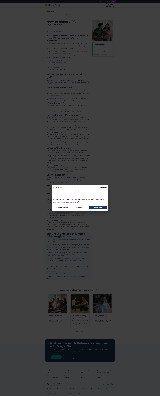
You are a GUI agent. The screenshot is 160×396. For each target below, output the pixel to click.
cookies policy (74, 202)
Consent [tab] (61, 191)
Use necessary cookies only (62, 207)
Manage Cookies (79, 207)
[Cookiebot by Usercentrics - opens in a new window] (101, 187)
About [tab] (99, 191)
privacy (67, 202)
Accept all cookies (98, 207)
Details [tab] (80, 191)
